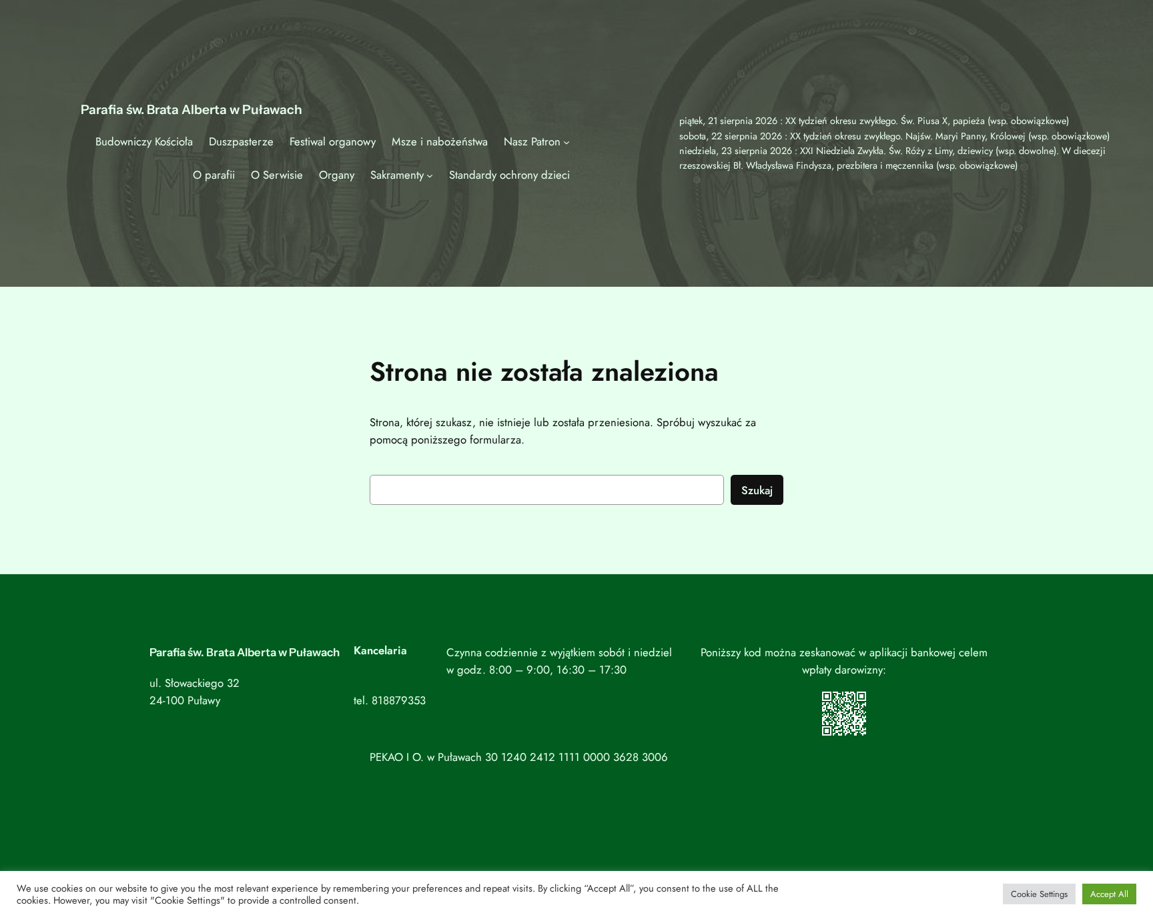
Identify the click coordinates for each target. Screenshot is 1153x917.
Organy (336, 175)
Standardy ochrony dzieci (509, 175)
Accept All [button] (1109, 894)
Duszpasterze (241, 141)
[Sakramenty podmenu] (429, 174)
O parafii (214, 175)
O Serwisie (277, 175)
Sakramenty (397, 175)
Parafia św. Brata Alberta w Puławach (191, 109)
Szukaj (757, 490)
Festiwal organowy (333, 141)
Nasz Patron (532, 141)
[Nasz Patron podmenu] (566, 141)
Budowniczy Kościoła (144, 141)
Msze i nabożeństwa (440, 141)
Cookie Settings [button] (1039, 894)
